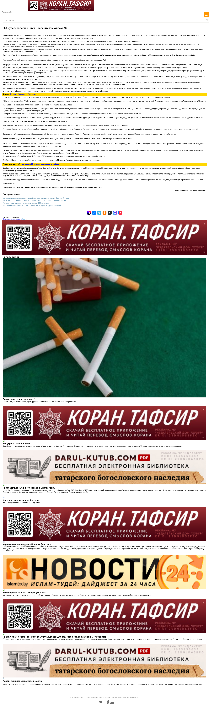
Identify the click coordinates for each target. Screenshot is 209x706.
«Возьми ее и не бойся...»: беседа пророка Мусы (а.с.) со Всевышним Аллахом (35, 200)
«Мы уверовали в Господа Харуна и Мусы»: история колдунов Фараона (32, 205)
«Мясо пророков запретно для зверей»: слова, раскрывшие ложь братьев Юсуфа (36, 198)
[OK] (104, 213)
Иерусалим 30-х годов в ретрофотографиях (40, 164)
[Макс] (115, 213)
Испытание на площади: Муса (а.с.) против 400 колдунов (26, 203)
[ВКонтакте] (94, 213)
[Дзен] (110, 213)
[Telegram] (99, 213)
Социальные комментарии (15, 219)
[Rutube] (89, 213)
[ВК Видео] (120, 213)
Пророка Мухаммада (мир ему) (23, 94)
